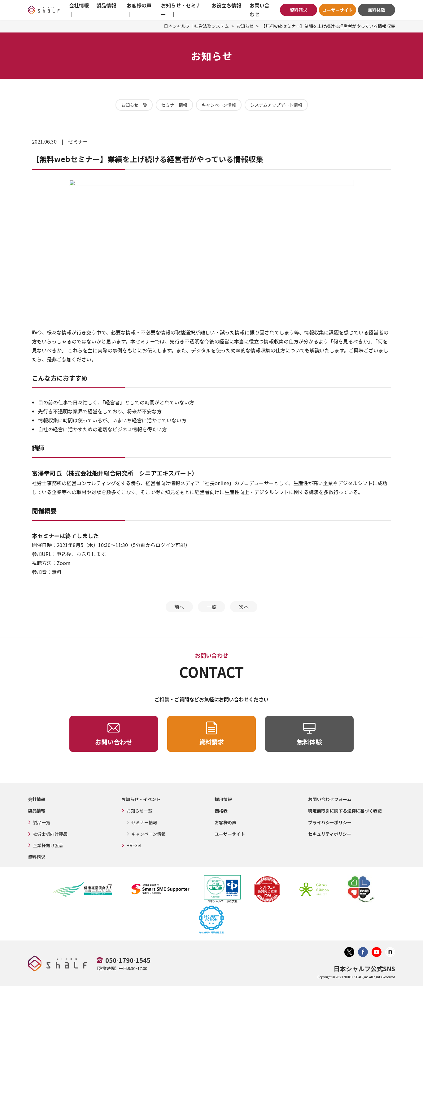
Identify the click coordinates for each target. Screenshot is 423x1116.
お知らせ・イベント (140, 799)
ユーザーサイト (337, 10)
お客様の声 (225, 822)
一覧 (211, 606)
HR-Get (134, 845)
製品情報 (36, 811)
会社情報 (36, 799)
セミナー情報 (174, 105)
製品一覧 (41, 822)
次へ (244, 606)
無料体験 (376, 10)
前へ (179, 606)
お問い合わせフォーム (329, 799)
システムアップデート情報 (276, 105)
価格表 (221, 811)
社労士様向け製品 (50, 834)
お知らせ (245, 26)
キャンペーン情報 (219, 105)
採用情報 (223, 799)
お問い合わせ (259, 10)
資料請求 (298, 10)
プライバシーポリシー (329, 822)
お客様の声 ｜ (141, 10)
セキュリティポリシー (329, 834)
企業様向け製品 (48, 845)
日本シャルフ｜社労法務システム (196, 26)
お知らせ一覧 (134, 105)
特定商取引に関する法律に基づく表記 (345, 811)
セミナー (78, 141)
